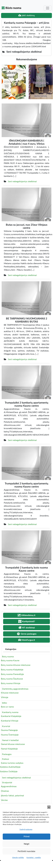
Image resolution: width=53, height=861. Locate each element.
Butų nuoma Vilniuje (10, 683)
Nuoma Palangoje (9, 730)
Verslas (4, 800)
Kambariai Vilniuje (9, 721)
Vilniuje (4, 697)
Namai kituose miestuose (13, 744)
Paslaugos (7, 754)
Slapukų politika (18, 857)
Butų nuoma (8, 657)
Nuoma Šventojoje (9, 735)
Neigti (26, 844)
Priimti (26, 837)
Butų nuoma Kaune (10, 660)
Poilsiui (5, 759)
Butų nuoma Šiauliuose (12, 679)
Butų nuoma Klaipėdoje (12, 670)
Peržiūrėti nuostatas (26, 851)
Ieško (4, 703)
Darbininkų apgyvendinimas (15, 689)
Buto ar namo (7, 707)
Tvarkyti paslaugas (25, 829)
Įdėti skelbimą (28, 15)
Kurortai (6, 726)
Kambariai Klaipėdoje (11, 716)
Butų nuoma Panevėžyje (12, 674)
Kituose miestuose (9, 693)
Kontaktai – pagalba (33, 857)
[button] (49, 807)
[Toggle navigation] (47, 8)
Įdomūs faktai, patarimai (12, 796)
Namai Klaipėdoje (9, 749)
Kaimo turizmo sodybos (12, 763)
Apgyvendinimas (9, 786)
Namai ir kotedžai (10, 740)
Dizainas (5, 791)
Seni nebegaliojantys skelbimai (22, 181)
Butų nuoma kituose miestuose (15, 665)
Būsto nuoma (13, 8)
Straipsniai (7, 782)
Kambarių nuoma (10, 712)
